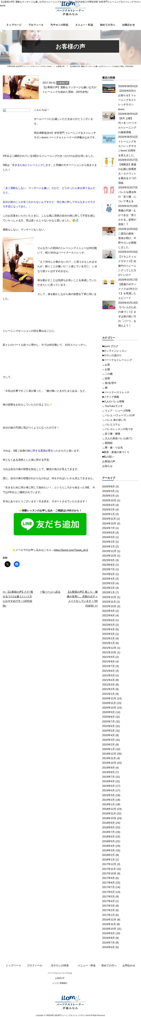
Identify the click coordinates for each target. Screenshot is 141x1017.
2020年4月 (108, 735)
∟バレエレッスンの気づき (117, 429)
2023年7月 (108, 569)
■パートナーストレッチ (115, 392)
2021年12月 (109, 647)
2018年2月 (108, 855)
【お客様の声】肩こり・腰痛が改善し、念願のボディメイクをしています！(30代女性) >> (82, 598)
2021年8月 (108, 661)
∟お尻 (106, 364)
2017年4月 (108, 901)
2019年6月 (108, 781)
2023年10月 (109, 555)
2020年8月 (108, 716)
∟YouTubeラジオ (112, 406)
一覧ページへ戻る (50, 591)
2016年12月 (109, 919)
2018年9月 (108, 822)
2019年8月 (108, 772)
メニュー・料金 (84, 24)
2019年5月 (108, 785)
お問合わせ (128, 24)
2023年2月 (108, 587)
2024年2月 (108, 541)
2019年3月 (108, 795)
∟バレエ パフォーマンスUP (118, 415)
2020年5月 (108, 730)
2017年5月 (108, 896)
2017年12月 (109, 864)
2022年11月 (109, 601)
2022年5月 (108, 624)
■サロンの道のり (112, 355)
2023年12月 (109, 551)
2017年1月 (108, 914)
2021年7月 (108, 666)
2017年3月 (108, 905)
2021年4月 (108, 679)
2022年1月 (108, 643)
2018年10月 (109, 818)
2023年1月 (108, 592)
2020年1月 (108, 749)
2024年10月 (109, 523)
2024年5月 (108, 532)
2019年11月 (109, 758)
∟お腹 (106, 369)
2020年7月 (108, 721)
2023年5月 (108, 574)
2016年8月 (108, 937)
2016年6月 (108, 947)
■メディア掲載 (110, 396)
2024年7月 (108, 528)
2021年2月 (108, 689)
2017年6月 (108, 891)
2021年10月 (109, 652)
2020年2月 (108, 744)
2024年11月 (109, 518)
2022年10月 (109, 606)
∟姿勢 (106, 378)
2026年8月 (108, 486)
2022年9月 (108, 610)
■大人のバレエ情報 (113, 401)
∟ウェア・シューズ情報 (116, 410)
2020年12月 (109, 698)
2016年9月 (108, 933)
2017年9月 (108, 878)
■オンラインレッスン (114, 350)
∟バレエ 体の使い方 (114, 419)
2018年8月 (108, 827)
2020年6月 (108, 726)
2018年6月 (108, 836)
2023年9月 (108, 560)
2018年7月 (108, 831)
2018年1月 (108, 859)
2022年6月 (108, 620)
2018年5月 (108, 841)
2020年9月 (108, 712)
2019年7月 (108, 776)
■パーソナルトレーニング (117, 359)
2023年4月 (108, 578)
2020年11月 (109, 703)
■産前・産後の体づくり (115, 452)
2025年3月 (108, 504)
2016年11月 (109, 924)
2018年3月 (108, 850)
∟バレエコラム (111, 424)
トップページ (13, 24)
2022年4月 (108, 629)
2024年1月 (108, 546)
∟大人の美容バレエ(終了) (117, 438)
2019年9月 (108, 767)
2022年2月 (108, 638)
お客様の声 (108, 461)
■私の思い (108, 456)
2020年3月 (108, 739)
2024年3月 (108, 537)
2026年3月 (108, 491)
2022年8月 (108, 615)
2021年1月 (108, 693)
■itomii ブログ (110, 346)
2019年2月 (108, 799)
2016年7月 (108, 942)
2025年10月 (109, 500)
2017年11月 (109, 868)
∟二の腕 (107, 373)
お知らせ (107, 466)
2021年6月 (108, 670)
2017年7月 (108, 887)
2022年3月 (108, 633)
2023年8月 (108, 564)
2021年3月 (108, 684)
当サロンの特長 (59, 24)
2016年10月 (109, 928)
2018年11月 (109, 813)
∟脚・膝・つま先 (112, 447)
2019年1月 (108, 804)
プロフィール (36, 24)
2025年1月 (108, 514)
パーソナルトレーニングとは (60, 973)
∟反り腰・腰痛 (111, 433)
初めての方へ (107, 24)
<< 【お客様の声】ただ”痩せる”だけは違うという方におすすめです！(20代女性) (18, 598)
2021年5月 (108, 675)
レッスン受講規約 (60, 983)
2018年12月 (109, 808)
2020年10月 (109, 707)
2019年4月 (108, 790)
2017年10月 (109, 873)
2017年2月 (108, 910)
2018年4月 (108, 845)
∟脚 (104, 387)
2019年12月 (109, 753)
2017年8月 (108, 882)
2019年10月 (109, 762)
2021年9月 (108, 656)
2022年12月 (109, 597)
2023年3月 (108, 583)
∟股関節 (107, 442)
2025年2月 (108, 509)
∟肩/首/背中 (109, 382)
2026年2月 (108, 495)
